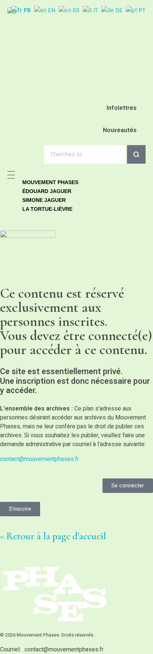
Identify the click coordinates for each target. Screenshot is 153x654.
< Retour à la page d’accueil (53, 536)
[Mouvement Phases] (72, 46)
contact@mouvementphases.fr (39, 459)
